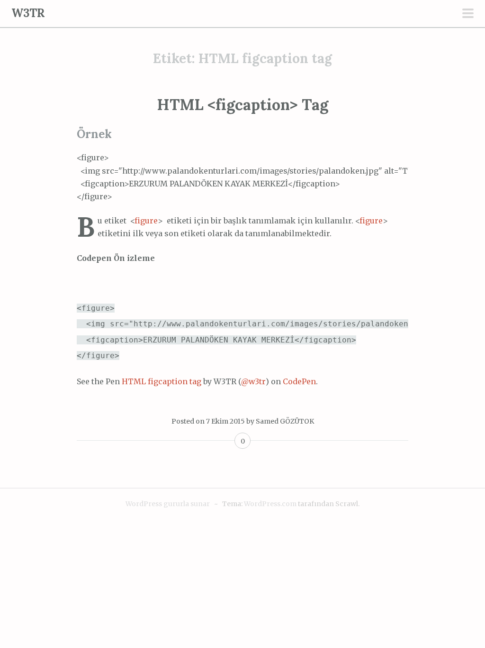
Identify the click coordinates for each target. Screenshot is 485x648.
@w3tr (253, 381)
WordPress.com (270, 504)
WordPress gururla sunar (168, 504)
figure (146, 220)
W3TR (28, 13)
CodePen (299, 381)
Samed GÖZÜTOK (285, 421)
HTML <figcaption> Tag (242, 104)
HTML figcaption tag (161, 381)
